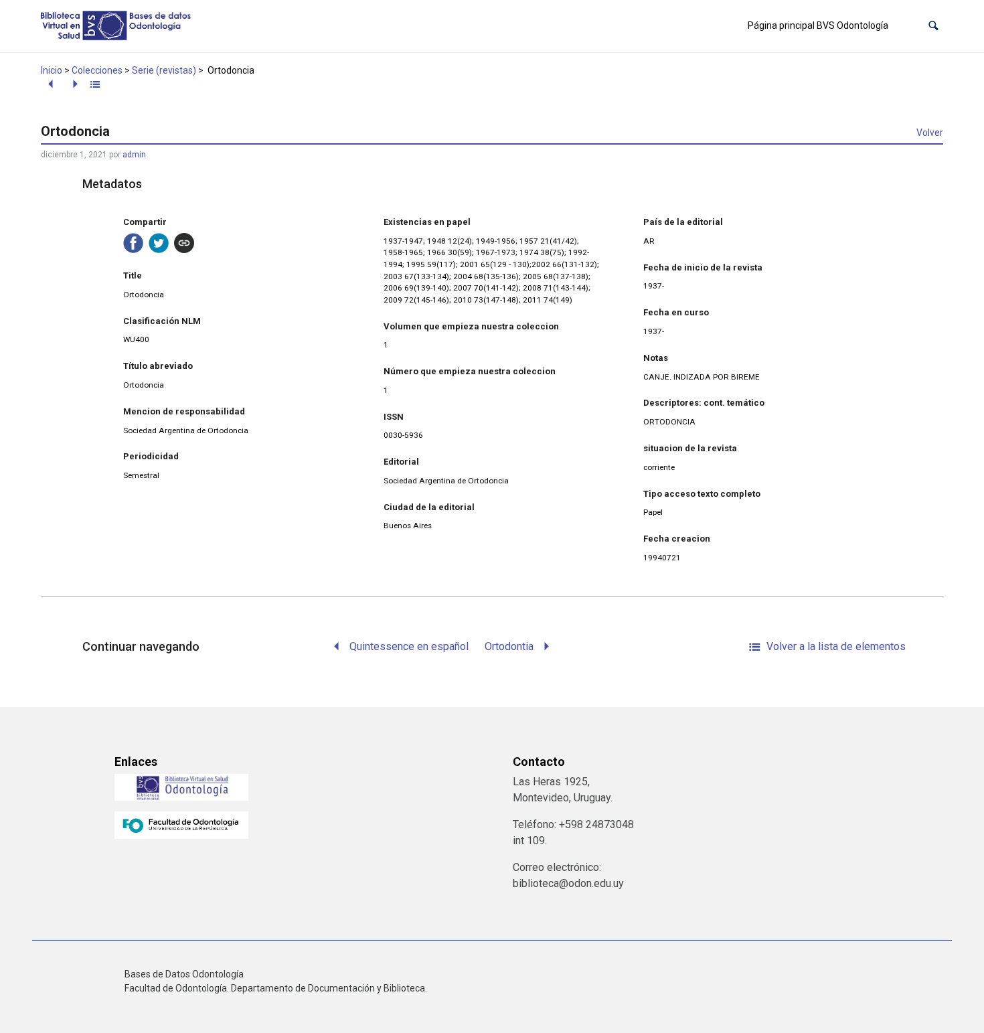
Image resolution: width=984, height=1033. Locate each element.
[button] (933, 26)
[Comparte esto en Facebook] (133, 243)
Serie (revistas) (164, 70)
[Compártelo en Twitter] (159, 243)
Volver (929, 132)
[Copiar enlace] (184, 243)
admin (134, 154)
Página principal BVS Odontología (818, 25)
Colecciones (97, 70)
